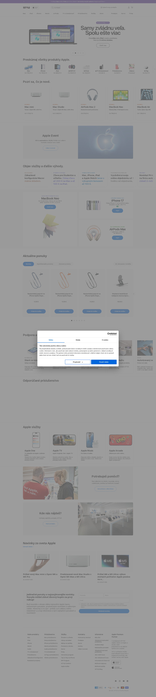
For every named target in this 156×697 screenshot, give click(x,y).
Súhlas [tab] (51, 340)
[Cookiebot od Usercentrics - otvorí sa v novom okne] (109, 334)
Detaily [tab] (78, 340)
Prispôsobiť (76, 362)
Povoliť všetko (103, 362)
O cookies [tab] (105, 340)
